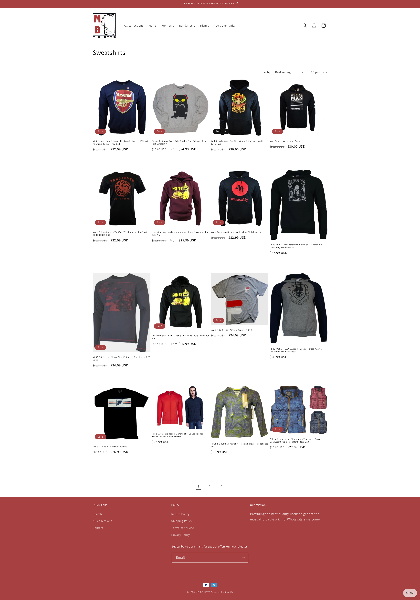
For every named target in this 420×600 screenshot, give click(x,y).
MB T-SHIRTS (203, 592)
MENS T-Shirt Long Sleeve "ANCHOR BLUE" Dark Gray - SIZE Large (121, 358)
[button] (304, 25)
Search (97, 514)
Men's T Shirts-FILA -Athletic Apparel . (111, 446)
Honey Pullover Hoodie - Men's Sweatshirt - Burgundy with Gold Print (180, 233)
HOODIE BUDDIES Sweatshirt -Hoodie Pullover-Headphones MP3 (239, 445)
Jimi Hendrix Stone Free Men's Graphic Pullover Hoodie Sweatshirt (237, 142)
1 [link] (198, 486)
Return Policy (180, 514)
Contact (98, 528)
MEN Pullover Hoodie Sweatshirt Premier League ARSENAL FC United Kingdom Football (120, 142)
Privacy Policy (180, 535)
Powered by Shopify (222, 592)
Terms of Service (182, 528)
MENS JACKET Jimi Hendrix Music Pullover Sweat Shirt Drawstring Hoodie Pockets (296, 246)
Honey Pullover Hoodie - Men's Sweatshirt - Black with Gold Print (180, 337)
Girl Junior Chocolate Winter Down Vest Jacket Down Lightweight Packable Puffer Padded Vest (295, 440)
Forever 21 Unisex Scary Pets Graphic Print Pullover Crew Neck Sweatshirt (179, 142)
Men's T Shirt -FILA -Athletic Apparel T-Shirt (231, 330)
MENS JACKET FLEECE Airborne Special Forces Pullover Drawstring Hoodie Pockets (296, 350)
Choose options (180, 161)
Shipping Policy (181, 521)
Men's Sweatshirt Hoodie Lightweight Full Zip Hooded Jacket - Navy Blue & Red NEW (177, 435)
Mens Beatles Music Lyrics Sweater (286, 141)
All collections (102, 521)
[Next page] (221, 486)
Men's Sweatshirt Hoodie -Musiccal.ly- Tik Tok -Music (236, 232)
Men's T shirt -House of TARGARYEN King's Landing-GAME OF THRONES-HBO (120, 233)
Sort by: (266, 72)
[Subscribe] (243, 558)
